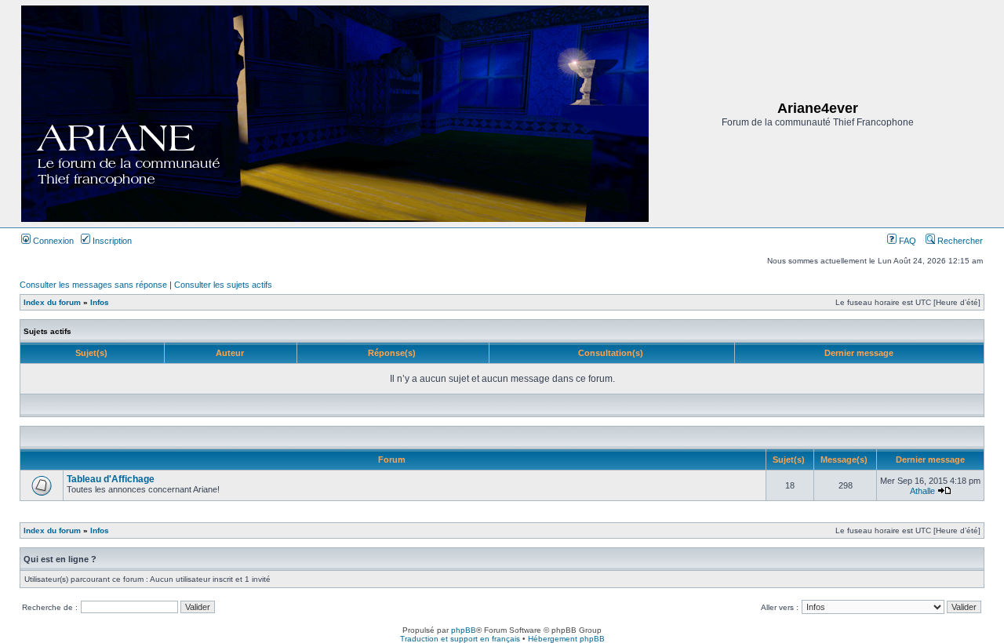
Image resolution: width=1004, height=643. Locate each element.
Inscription (111, 240)
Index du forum (52, 302)
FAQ (906, 240)
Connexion (52, 240)
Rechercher (959, 240)
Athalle (922, 491)
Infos (99, 302)
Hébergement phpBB (566, 638)
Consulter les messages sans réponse (93, 284)
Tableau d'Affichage (111, 479)
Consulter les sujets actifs (223, 284)
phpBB (463, 630)
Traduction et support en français (460, 638)
